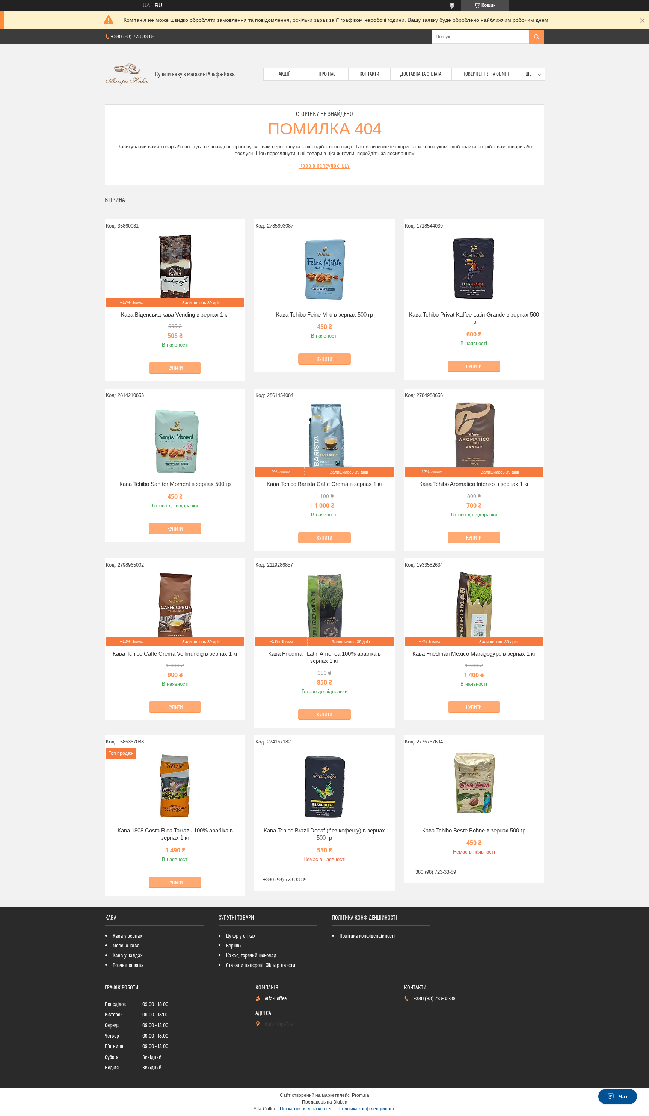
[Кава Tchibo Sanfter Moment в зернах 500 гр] (175, 439)
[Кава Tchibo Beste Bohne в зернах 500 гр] (474, 785)
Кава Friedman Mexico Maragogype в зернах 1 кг (474, 653)
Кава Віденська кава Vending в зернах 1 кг (175, 314)
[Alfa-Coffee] (127, 74)
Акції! (285, 74)
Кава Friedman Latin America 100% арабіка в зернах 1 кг (324, 657)
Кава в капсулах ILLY (324, 166)
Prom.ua (360, 1095)
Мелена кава (126, 946)
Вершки (234, 946)
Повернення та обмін (485, 74)
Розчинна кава (128, 965)
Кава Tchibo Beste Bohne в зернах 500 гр (473, 830)
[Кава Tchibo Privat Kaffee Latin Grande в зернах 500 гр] (474, 269)
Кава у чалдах (128, 956)
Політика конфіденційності (367, 936)
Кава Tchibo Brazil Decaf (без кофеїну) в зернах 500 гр (324, 834)
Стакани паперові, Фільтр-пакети (260, 965)
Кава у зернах (127, 936)
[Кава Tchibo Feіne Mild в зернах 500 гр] (324, 269)
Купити (175, 368)
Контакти (369, 74)
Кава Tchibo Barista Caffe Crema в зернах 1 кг (324, 484)
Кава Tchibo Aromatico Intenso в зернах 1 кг (474, 484)
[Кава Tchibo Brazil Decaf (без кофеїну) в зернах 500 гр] (324, 785)
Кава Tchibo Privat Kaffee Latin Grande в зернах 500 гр (474, 318)
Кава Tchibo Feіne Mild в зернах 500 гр (324, 314)
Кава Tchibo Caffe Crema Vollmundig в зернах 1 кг (175, 653)
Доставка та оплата (420, 74)
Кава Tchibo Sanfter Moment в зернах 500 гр (175, 484)
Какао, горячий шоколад (251, 956)
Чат (623, 1096)
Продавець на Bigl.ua (324, 1102)
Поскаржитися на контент (307, 1108)
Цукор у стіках (240, 936)
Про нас (327, 74)
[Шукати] (536, 37)
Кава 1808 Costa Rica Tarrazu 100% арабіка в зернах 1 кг (175, 834)
